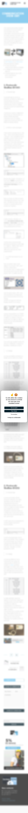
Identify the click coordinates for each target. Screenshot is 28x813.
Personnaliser (14, 414)
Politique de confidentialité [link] (14, 417)
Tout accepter (14, 408)
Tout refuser (14, 411)
